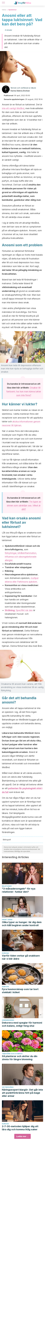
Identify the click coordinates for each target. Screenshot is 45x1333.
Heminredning (8, 1020)
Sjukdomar (12, 10)
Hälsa (4, 10)
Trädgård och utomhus (12, 1054)
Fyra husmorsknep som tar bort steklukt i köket (20, 991)
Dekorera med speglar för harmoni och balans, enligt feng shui (22, 1024)
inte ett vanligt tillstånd (13, 108)
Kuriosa (5, 953)
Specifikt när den (19, 610)
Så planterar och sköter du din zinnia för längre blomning (19, 1058)
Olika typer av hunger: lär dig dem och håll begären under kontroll (22, 924)
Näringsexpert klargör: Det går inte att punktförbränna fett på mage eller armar (22, 1092)
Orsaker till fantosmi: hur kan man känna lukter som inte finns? (23, 391)
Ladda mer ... (22, 1136)
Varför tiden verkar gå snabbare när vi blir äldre (21, 957)
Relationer (7, 886)
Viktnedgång (8, 1087)
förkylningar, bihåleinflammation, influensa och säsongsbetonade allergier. (21, 556)
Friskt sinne (7, 920)
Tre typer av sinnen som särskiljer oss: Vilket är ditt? (24, 505)
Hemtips (5, 987)
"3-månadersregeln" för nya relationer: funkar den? (18, 890)
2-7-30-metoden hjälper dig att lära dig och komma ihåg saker (20, 1128)
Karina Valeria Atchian (20, 91)
